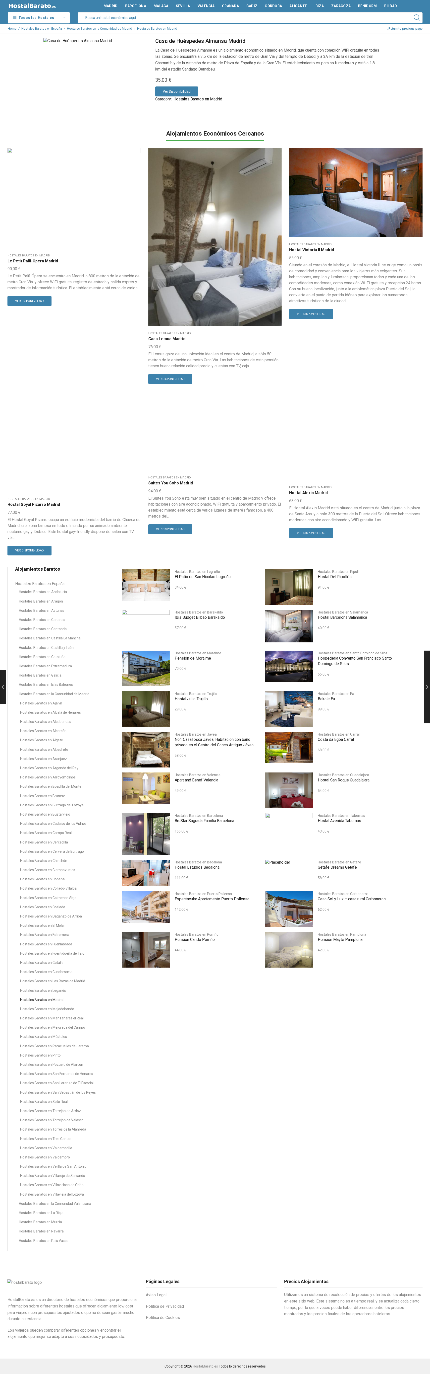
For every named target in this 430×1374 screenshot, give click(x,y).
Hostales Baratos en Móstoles (43, 1037)
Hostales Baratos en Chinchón (43, 861)
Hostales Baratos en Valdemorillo (46, 1148)
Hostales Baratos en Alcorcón (43, 731)
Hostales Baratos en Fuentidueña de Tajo (52, 953)
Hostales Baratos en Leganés (43, 990)
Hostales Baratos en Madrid (157, 28)
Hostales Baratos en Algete (41, 740)
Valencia (206, 6)
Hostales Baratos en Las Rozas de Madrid (52, 981)
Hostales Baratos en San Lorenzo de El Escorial (57, 1083)
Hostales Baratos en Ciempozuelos (47, 870)
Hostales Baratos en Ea (336, 694)
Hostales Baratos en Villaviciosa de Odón (52, 1185)
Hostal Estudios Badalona (197, 867)
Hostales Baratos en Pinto (40, 1055)
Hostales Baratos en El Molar (42, 925)
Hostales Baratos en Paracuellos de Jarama (54, 1046)
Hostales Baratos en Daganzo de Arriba (51, 916)
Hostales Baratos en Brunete (42, 796)
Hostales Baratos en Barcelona (199, 816)
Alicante (298, 6)
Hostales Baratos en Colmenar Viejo (48, 898)
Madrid (111, 6)
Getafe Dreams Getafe (337, 867)
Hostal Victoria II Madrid (311, 249)
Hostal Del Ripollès (335, 576)
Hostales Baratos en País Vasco (43, 1241)
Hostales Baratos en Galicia (40, 675)
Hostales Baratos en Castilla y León (46, 648)
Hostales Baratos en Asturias (41, 610)
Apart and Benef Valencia (196, 780)
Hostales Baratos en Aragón (41, 601)
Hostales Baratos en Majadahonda (47, 1009)
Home (12, 28)
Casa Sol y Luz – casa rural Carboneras (352, 899)
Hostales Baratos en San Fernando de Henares (56, 1074)
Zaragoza (341, 6)
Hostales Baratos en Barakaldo (199, 612)
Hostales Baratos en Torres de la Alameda (53, 1129)
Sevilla (183, 6)
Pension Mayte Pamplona (340, 939)
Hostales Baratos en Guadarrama (46, 972)
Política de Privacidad (165, 1306)
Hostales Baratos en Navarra (41, 1231)
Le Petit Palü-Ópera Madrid (32, 261)
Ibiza (319, 6)
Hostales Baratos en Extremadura (45, 666)
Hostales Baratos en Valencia (197, 775)
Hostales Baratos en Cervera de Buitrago (52, 851)
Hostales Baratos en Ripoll (338, 572)
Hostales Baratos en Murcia (40, 1222)
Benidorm (367, 6)
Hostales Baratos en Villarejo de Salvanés (52, 1176)
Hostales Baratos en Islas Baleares (46, 685)
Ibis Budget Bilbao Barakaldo (200, 617)
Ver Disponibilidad (177, 91)
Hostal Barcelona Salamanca (342, 617)
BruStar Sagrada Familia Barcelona (204, 820)
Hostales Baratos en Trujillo (196, 694)
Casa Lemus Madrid (166, 338)
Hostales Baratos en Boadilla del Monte (50, 786)
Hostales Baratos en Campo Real (46, 833)
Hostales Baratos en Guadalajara (343, 775)
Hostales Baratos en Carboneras (343, 894)
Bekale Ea (326, 698)
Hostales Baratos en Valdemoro (45, 1157)
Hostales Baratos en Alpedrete (44, 750)
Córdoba (273, 6)
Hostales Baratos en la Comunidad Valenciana (55, 1204)
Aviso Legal (156, 1295)
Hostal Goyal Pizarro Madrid (33, 504)
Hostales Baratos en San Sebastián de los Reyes (58, 1092)
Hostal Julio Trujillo (191, 698)
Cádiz (251, 6)
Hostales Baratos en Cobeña (42, 879)
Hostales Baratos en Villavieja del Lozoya (52, 1194)
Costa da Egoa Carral (336, 739)
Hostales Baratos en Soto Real (44, 1102)
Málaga (161, 6)
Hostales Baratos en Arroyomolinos (48, 777)
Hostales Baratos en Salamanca (343, 612)
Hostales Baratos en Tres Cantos (45, 1139)
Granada (230, 6)
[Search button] (417, 17)
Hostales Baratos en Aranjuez (43, 759)
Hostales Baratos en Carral (339, 734)
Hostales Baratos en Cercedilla (44, 842)
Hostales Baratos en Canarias (42, 620)
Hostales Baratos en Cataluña (42, 657)
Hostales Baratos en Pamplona (342, 934)
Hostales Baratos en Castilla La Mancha (50, 638)
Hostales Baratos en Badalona (198, 862)
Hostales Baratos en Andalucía (43, 592)
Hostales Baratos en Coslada (42, 907)
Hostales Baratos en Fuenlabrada (46, 944)
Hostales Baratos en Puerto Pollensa (203, 894)
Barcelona (135, 6)
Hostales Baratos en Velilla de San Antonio (53, 1166)
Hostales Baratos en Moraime (198, 653)
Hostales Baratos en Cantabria (43, 629)
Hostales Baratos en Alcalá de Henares (50, 712)
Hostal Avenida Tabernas (339, 820)
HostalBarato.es (205, 1366)
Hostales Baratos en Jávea (196, 734)
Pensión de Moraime (193, 658)
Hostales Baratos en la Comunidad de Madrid (99, 28)
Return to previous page (405, 28)
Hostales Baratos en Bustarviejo (45, 814)
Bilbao (390, 6)
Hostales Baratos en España (41, 28)
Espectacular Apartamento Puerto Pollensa (212, 899)
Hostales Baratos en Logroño (197, 572)
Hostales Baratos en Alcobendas (45, 722)
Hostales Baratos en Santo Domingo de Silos (352, 653)
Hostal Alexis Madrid (308, 492)
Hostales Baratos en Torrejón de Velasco (52, 1120)
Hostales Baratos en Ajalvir (41, 703)
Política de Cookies (163, 1317)
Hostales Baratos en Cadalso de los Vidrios (53, 824)
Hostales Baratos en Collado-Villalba (48, 888)
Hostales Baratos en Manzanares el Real (52, 1018)
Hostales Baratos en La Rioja (41, 1213)
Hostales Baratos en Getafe (41, 963)
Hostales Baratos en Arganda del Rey (49, 768)
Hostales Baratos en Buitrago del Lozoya (52, 805)
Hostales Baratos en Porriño (196, 934)
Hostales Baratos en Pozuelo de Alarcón (51, 1065)
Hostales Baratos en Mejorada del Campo (52, 1027)
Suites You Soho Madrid (170, 483)
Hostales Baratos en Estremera (44, 935)
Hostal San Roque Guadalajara (344, 780)
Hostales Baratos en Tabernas (341, 816)
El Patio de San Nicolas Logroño (203, 576)
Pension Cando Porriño (195, 939)
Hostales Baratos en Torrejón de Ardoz (50, 1111)
